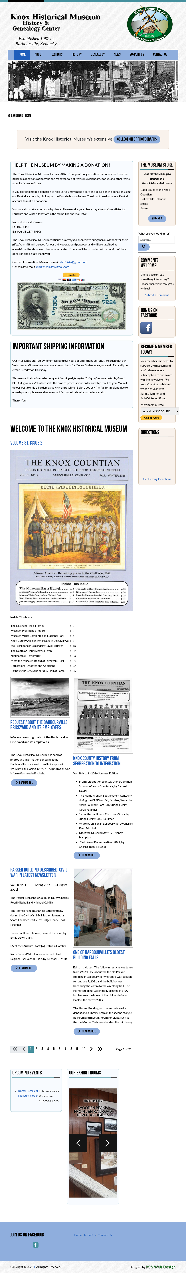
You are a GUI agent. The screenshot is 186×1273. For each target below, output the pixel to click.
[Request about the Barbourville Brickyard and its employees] (40, 696)
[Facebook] (36, 1245)
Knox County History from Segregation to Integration (96, 761)
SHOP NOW (157, 218)
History (77, 55)
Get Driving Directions (157, 479)
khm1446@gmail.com (73, 262)
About (39, 55)
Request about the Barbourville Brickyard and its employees (39, 725)
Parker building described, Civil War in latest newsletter (38, 873)
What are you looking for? (154, 233)
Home (22, 55)
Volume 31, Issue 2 (26, 443)
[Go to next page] (91, 1049)
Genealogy (98, 55)
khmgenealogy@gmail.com (52, 266)
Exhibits (57, 55)
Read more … (26, 783)
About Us (90, 1235)
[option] (93, 1143)
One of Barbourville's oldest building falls (99, 955)
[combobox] (156, 239)
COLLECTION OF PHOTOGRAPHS (137, 139)
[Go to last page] (100, 1049)
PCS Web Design (161, 1267)
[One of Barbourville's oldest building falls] (103, 907)
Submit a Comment (157, 295)
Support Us (137, 55)
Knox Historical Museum (55, 16)
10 (83, 1049)
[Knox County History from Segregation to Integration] (103, 714)
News (117, 55)
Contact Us (160, 55)
